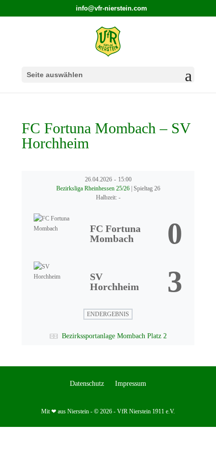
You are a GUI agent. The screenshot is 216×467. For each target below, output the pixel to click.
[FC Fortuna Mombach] (108, 233)
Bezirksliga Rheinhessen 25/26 (93, 188)
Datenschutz (87, 383)
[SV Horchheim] (108, 282)
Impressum (130, 383)
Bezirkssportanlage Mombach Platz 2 (114, 336)
